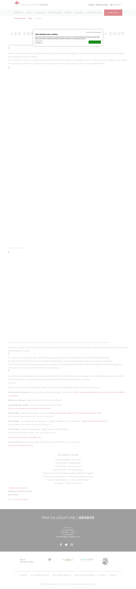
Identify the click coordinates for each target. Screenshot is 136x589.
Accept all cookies (95, 42)
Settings (38, 42)
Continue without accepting (93, 32)
